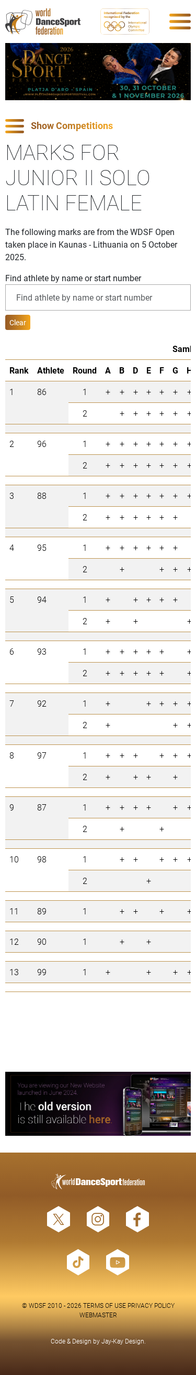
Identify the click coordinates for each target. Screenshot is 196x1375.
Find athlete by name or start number (73, 277)
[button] (98, 126)
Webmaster (98, 1314)
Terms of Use (104, 1305)
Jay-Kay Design (122, 1341)
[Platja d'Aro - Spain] (98, 71)
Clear (17, 322)
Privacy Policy (151, 1305)
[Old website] (98, 1104)
